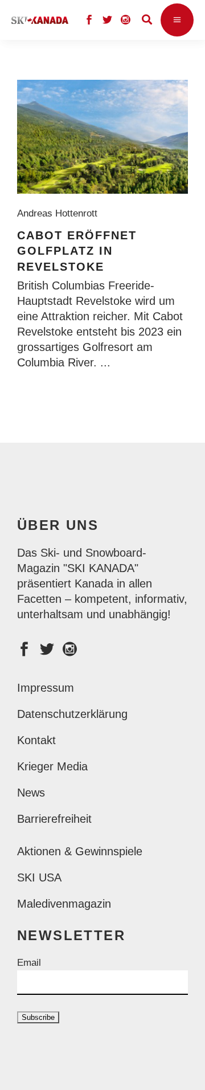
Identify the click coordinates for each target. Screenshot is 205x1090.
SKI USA (39, 877)
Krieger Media (52, 766)
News (31, 792)
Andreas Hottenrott (60, 213)
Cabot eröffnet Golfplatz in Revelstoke (77, 251)
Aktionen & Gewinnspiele (79, 851)
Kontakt (36, 740)
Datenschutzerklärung (72, 714)
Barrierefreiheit (54, 819)
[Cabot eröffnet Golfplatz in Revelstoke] (102, 137)
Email (29, 962)
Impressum (45, 687)
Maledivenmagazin (64, 903)
